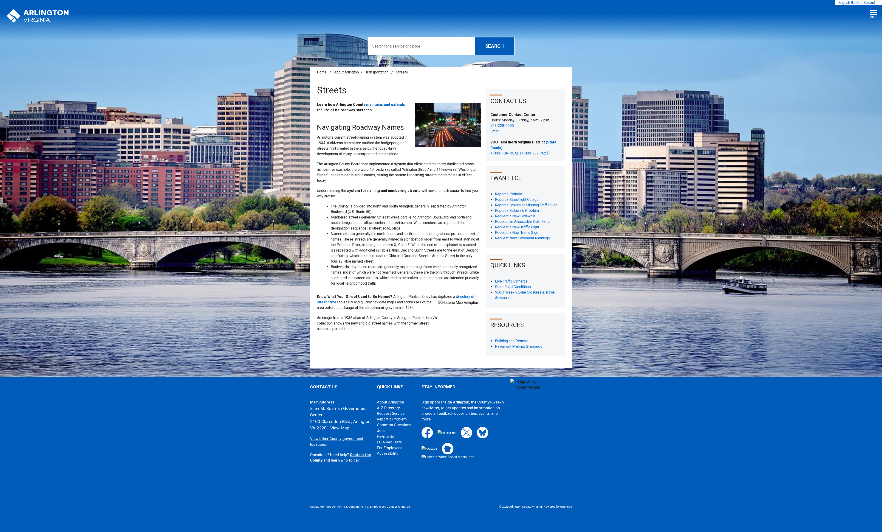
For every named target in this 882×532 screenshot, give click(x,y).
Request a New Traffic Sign (516, 232)
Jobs (381, 430)
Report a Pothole (508, 194)
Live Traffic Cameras (511, 281)
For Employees (389, 448)
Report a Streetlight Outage (517, 199)
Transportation (377, 72)
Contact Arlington (398, 506)
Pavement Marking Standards (518, 346)
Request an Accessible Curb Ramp (523, 221)
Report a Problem (392, 419)
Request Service (390, 413)
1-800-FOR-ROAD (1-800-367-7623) (519, 153)
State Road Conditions (513, 287)
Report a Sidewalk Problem (517, 210)
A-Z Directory (388, 408)
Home (322, 72)
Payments (385, 436)
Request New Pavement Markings (522, 238)
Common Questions (394, 425)
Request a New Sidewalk (515, 216)
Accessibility (387, 453)
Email (494, 131)
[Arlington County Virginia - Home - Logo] (37, 16)
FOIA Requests (389, 442)
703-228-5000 (502, 125)
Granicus (566, 506)
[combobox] (858, 2)
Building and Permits (511, 341)
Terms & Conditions (350, 506)
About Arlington (346, 72)
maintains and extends (385, 104)
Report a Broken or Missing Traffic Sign (526, 205)
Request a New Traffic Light (517, 227)
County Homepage (322, 506)
